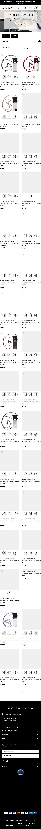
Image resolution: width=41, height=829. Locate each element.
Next (17, 77)
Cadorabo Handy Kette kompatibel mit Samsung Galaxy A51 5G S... (9, 203)
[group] (9, 63)
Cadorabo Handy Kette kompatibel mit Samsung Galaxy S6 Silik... (9, 84)
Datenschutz (31, 823)
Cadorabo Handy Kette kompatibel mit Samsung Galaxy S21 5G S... (9, 481)
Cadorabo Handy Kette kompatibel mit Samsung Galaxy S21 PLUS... (31, 441)
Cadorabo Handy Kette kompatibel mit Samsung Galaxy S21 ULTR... (9, 441)
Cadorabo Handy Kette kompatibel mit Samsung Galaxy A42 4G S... (9, 679)
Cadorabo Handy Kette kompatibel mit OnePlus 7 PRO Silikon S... (30, 402)
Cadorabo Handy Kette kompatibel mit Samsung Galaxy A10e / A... (9, 322)
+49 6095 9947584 (11, 727)
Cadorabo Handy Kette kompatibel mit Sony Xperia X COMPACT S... (9, 402)
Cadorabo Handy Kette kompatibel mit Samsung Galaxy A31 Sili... (31, 163)
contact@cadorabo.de (12, 731)
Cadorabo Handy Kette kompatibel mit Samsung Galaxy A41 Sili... (9, 163)
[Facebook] (3, 761)
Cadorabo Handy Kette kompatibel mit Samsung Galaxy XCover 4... (31, 283)
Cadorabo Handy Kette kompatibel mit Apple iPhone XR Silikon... (9, 362)
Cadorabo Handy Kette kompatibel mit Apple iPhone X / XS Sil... (31, 362)
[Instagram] (7, 761)
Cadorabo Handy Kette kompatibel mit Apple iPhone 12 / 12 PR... (31, 84)
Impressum (19, 823)
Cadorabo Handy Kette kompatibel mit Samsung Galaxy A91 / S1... (31, 243)
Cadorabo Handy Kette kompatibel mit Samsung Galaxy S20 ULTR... (9, 124)
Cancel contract (9, 825)
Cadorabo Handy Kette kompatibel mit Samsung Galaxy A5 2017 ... (31, 322)
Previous (2, 77)
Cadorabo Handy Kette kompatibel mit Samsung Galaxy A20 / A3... (31, 679)
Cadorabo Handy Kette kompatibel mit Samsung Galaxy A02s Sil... (31, 521)
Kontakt (27, 825)
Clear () (6, 36)
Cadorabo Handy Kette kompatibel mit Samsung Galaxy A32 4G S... (9, 521)
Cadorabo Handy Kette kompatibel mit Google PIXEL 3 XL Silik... (9, 283)
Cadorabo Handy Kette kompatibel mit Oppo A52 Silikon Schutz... (31, 203)
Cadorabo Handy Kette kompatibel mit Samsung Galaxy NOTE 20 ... (9, 243)
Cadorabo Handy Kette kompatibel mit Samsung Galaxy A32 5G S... (31, 481)
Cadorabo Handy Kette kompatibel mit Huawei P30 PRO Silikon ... (31, 124)
